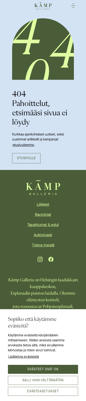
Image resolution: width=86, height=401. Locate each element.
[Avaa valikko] (73, 5)
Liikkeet (43, 205)
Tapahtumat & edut (43, 225)
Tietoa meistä (43, 245)
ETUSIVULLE (26, 158)
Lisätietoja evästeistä (23, 357)
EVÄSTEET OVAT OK (43, 369)
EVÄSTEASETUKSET (43, 391)
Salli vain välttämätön (43, 380)
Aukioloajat (43, 235)
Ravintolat (43, 215)
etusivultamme (23, 145)
